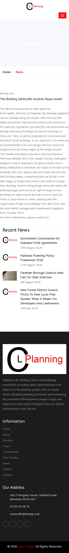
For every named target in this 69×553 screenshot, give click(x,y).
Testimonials (10, 452)
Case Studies (10, 457)
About (6, 434)
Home (7, 72)
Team (6, 446)
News (6, 463)
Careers (7, 469)
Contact (7, 475)
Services (8, 440)
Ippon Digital (26, 546)
